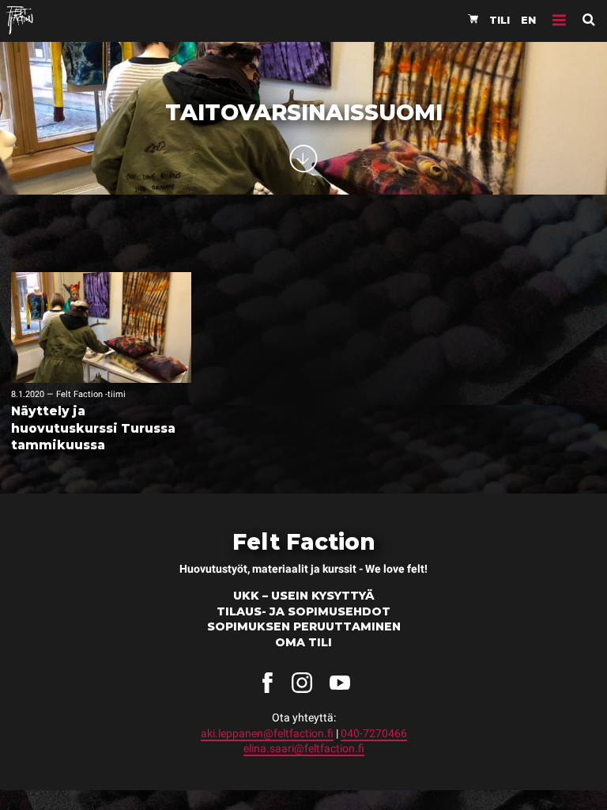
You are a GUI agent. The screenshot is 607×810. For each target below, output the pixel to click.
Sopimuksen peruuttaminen (304, 626)
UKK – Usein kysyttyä (304, 596)
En (528, 20)
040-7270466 (374, 733)
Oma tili (303, 642)
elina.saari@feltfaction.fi (303, 748)
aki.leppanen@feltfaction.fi (267, 733)
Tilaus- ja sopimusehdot (303, 611)
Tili (499, 20)
